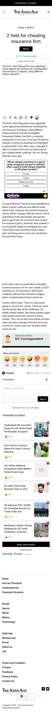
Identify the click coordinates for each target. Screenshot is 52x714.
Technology (8, 622)
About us (7, 647)
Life (4, 651)
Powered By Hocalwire (11, 708)
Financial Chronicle (12, 592)
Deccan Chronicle (12, 583)
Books (5, 604)
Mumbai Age (9, 638)
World (5, 613)
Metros (26, 49)
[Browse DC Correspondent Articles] (8, 338)
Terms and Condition (13, 663)
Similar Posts (12, 554)
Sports (6, 608)
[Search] (49, 12)
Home (5, 578)
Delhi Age (7, 633)
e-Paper (17, 3)
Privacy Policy (10, 676)
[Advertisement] (26, 260)
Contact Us (8, 681)
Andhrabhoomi (10, 588)
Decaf (5, 642)
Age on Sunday (28, 3)
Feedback (7, 672)
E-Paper (6, 667)
